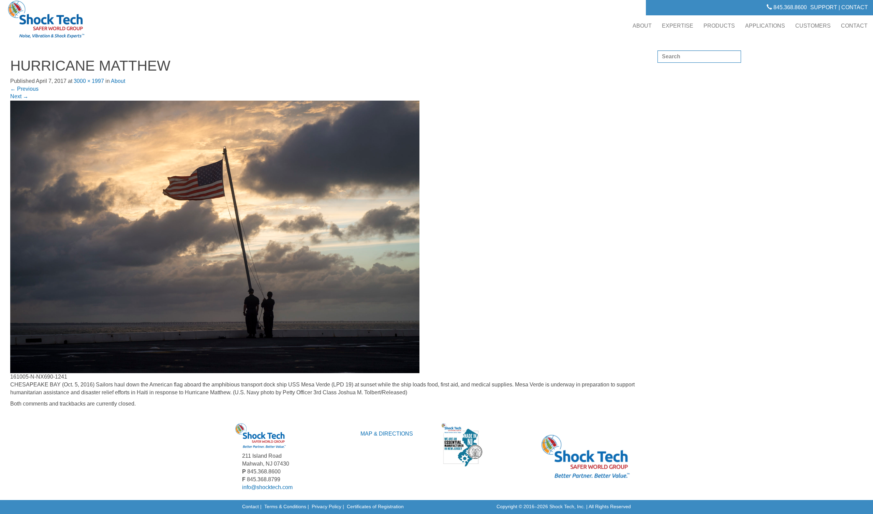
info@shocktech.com (267, 487)
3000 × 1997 (89, 81)
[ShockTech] (46, 21)
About (642, 26)
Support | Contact (839, 7)
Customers (813, 26)
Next (19, 96)
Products (719, 26)
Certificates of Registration (375, 506)
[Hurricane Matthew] (214, 236)
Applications (765, 26)
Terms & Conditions (285, 506)
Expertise (677, 26)
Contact (854, 26)
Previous (24, 89)
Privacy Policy (326, 506)
